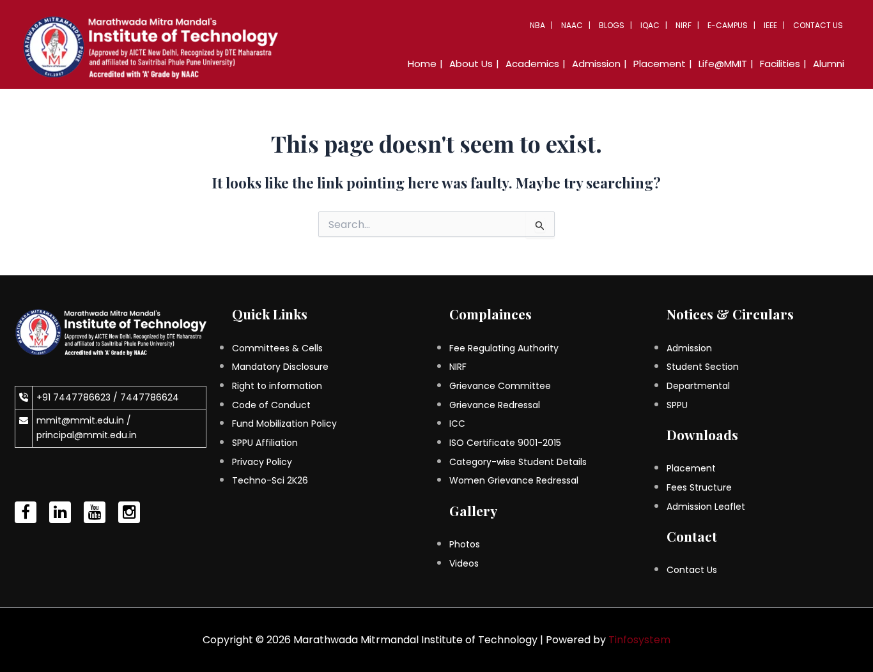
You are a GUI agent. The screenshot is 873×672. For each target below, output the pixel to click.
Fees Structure (699, 487)
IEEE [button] (770, 25)
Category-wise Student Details (518, 461)
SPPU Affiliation (265, 442)
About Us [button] (471, 63)
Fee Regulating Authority (504, 348)
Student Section (703, 366)
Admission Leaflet (706, 506)
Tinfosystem (639, 639)
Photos (464, 544)
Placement (691, 468)
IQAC (650, 25)
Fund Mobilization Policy (284, 423)
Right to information (277, 385)
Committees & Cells (277, 348)
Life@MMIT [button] (723, 63)
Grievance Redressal (494, 405)
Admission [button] (596, 63)
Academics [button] (532, 63)
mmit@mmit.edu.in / (83, 420)
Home (422, 63)
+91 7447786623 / (78, 397)
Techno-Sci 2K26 (270, 480)
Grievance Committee (500, 385)
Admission (689, 348)
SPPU (677, 405)
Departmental (698, 385)
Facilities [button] (780, 63)
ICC (457, 423)
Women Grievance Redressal (513, 480)
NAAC (572, 25)
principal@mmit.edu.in (86, 435)
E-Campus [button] (727, 25)
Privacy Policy (262, 461)
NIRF (683, 25)
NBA (537, 25)
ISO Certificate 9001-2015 (505, 442)
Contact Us (818, 25)
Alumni (828, 63)
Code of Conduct (271, 405)
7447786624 (149, 397)
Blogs (611, 25)
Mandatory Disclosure (280, 366)
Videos (464, 563)
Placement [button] (659, 63)
